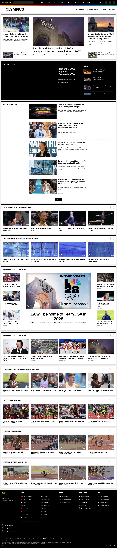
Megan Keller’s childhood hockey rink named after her (16, 35)
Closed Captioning (13, 538)
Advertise (3, 538)
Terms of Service (61, 538)
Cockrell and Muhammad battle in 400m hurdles (99, 453)
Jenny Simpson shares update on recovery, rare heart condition (71, 143)
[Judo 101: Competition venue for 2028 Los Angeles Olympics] (43, 111)
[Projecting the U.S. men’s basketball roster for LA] (105, 277)
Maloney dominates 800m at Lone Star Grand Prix (101, 484)
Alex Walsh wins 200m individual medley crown (99, 260)
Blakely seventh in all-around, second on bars (100, 229)
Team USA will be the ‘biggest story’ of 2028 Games (10, 323)
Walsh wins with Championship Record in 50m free (44, 260)
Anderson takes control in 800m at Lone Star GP (71, 484)
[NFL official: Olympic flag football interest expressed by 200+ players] (92, 55)
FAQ (18, 538)
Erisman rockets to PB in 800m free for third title (72, 260)
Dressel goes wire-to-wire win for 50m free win (16, 260)
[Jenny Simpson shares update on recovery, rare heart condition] (43, 149)
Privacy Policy (39, 538)
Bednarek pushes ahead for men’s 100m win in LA (42, 453)
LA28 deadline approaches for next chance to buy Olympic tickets (99, 357)
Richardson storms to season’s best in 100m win (15, 391)
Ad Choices (34, 538)
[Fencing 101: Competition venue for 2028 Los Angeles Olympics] (43, 167)
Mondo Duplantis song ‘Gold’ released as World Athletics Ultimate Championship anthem (101, 36)
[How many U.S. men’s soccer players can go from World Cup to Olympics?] (72, 346)
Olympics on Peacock (92, 9)
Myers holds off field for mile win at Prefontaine (99, 422)
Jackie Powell (99, 308)
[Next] (113, 207)
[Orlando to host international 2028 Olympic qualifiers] (44, 346)
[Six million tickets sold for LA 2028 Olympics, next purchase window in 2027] (58, 31)
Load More (58, 199)
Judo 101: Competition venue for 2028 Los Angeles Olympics (71, 106)
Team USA (112, 9)
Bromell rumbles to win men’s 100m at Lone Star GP (44, 484)
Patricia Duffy (99, 325)
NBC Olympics (80, 9)
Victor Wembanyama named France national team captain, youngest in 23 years (72, 182)
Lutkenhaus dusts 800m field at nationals (70, 391)
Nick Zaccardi (35, 57)
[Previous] (110, 207)
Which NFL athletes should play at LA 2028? (11, 304)
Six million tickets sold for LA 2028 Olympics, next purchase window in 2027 (57, 50)
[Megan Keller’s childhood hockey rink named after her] (16, 24)
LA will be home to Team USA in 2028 (58, 316)
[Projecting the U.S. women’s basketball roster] (105, 296)
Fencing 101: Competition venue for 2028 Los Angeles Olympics (72, 162)
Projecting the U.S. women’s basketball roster (103, 304)
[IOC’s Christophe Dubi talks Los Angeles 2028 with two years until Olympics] (16, 346)
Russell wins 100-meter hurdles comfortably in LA (70, 453)
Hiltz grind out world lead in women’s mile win (43, 422)
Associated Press (101, 57)
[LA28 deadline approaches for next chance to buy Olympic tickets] (101, 346)
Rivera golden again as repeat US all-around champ (15, 229)
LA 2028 (103, 9)
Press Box (29, 538)
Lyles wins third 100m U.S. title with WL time (44, 391)
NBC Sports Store (23, 538)
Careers (7, 538)
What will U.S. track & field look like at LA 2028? (11, 285)
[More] (106, 2)
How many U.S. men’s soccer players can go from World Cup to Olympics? (71, 357)
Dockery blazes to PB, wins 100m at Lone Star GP (15, 484)
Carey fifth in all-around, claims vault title (71, 229)
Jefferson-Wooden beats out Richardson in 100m (12, 422)
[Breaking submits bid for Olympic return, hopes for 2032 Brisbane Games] (8, 55)
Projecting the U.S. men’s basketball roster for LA (105, 285)
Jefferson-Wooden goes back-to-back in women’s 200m (100, 391)
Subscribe (4, 504)
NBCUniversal (9, 540)
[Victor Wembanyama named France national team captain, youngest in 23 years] (43, 186)
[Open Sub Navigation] (44, 2)
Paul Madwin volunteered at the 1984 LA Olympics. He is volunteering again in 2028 (70, 125)
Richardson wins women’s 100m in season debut (14, 453)
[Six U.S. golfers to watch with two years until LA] (105, 315)
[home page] (6, 2)
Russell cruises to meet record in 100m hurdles (72, 422)
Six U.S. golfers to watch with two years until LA (105, 322)
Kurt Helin (99, 288)
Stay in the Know (6, 498)
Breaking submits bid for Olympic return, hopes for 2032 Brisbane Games (20, 53)
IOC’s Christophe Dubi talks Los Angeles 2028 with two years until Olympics (14, 358)
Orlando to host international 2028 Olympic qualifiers (42, 357)
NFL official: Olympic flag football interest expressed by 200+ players (106, 53)
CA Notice (55, 538)
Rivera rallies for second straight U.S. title (43, 229)
